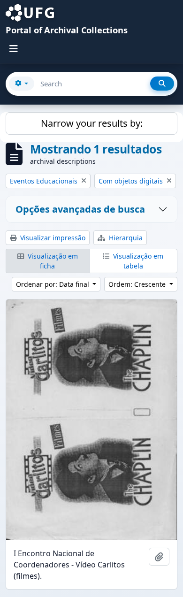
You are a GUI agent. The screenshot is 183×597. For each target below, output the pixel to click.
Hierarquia (125, 237)
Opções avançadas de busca (80, 209)
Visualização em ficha (52, 261)
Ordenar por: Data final (53, 284)
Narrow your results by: (92, 123)
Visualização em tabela (137, 261)
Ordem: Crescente (138, 284)
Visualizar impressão (51, 237)
